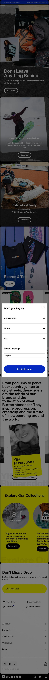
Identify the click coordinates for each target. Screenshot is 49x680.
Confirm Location (24, 369)
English (8, 355)
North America (10, 318)
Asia (6, 338)
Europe (7, 328)
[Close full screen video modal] (43, 307)
